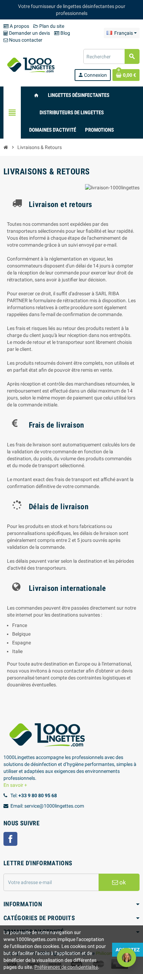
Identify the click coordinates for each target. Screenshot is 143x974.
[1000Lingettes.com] (30, 64)
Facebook (10, 839)
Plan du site (51, 26)
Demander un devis (29, 33)
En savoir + (15, 785)
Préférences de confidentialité (66, 967)
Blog (64, 33)
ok (122, 882)
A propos (19, 26)
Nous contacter (25, 40)
